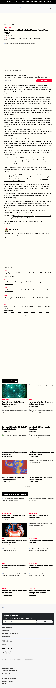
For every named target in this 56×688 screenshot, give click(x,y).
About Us (5, 630)
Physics (4, 538)
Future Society (7, 673)
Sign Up (44, 80)
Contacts (6, 637)
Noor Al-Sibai (12, 38)
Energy (13, 24)
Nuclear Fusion (6, 399)
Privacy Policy (20, 1)
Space (4, 684)
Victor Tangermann (9, 291)
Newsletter (7, 627)
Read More (28, 315)
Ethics (5, 270)
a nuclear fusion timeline (39, 167)
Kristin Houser (7, 519)
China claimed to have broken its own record (34, 175)
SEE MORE (28, 486)
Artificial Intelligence (9, 670)
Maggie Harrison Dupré (10, 276)
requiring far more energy (20, 124)
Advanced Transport (9, 668)
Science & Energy (7, 24)
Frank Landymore (9, 284)
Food (5, 304)
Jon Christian (33, 431)
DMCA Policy (5, 643)
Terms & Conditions (7, 641)
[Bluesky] (5, 237)
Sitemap (4, 644)
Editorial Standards (10, 634)
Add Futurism (36, 38)
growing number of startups (41, 118)
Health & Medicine (8, 676)
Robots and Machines (9, 678)
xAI (4, 279)
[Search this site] (50, 8)
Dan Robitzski (7, 406)
